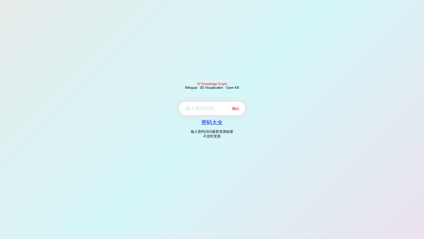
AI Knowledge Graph (212, 84)
